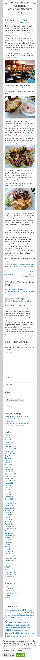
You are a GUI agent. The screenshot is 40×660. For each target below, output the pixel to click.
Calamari (22, 264)
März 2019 (8, 522)
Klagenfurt (23, 627)
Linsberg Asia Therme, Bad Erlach (16, 417)
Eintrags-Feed (10, 572)
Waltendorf (29, 266)
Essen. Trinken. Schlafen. (20, 4)
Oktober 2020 (9, 478)
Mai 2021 (8, 462)
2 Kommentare (26, 23)
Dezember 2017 (10, 556)
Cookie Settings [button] (9, 655)
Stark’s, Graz (9, 421)
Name (7, 377)
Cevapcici (19, 613)
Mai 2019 (8, 517)
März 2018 (8, 549)
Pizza (7, 630)
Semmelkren (23, 633)
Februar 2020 (9, 497)
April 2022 (8, 437)
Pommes (11, 266)
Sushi (18, 636)
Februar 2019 (9, 524)
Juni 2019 (8, 515)
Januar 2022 (9, 444)
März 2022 (8, 440)
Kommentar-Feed (11, 574)
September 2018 (10, 535)
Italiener (21, 625)
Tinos (24, 266)
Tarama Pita (18, 266)
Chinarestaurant (28, 613)
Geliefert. (10, 591)
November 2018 (10, 531)
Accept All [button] (20, 655)
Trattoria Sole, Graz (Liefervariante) (17, 423)
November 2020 (10, 476)
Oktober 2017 (9, 560)
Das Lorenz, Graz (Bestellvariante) (16, 419)
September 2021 (10, 453)
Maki (28, 627)
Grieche (31, 264)
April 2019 (8, 519)
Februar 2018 (9, 551)
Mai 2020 (8, 490)
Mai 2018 (8, 544)
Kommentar (9, 353)
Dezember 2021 (10, 447)
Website (8, 392)
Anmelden (8, 570)
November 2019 (10, 503)
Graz (27, 264)
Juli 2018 (8, 540)
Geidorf (30, 618)
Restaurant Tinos (14, 41)
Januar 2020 (9, 499)
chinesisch (8, 615)
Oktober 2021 (9, 451)
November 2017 (10, 558)
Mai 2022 (8, 435)
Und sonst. (8, 600)
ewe (18, 23)
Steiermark (10, 636)
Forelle (7, 618)
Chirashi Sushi (16, 615)
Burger (25, 610)
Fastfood (31, 615)
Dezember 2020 (10, 474)
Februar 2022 (9, 442)
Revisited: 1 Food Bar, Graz (14, 426)
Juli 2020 (8, 485)
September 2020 (10, 481)
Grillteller (21, 622)
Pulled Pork (20, 630)
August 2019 (9, 510)
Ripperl (27, 630)
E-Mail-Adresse (10, 385)
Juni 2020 (8, 487)
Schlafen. (8, 595)
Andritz (7, 610)
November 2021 (10, 449)
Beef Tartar (18, 610)
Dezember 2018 (10, 528)
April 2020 (8, 492)
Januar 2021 (9, 472)
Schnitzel (15, 633)
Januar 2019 (9, 526)
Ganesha (28, 128)
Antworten (8, 335)
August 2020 (9, 483)
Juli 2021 (8, 458)
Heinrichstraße (9, 625)
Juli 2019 (8, 512)
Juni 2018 (8, 542)
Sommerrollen (31, 633)
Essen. (15, 264)
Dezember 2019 (10, 501)
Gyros (7, 266)
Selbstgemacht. (12, 593)
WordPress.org (10, 577)
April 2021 (8, 465)
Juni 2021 (8, 460)
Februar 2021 (9, 469)
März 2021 (8, 467)
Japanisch (27, 625)
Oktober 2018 (9, 533)
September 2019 (10, 508)
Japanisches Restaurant (12, 627)
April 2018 (8, 547)
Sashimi (7, 633)
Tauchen (24, 636)
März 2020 (8, 494)
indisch (17, 625)
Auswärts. (9, 264)
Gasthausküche (22, 618)
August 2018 (9, 537)
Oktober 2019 (9, 506)
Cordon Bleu (25, 615)
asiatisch (12, 610)
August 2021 (9, 456)
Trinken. (8, 597)
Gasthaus (14, 618)
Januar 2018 (9, 553)
